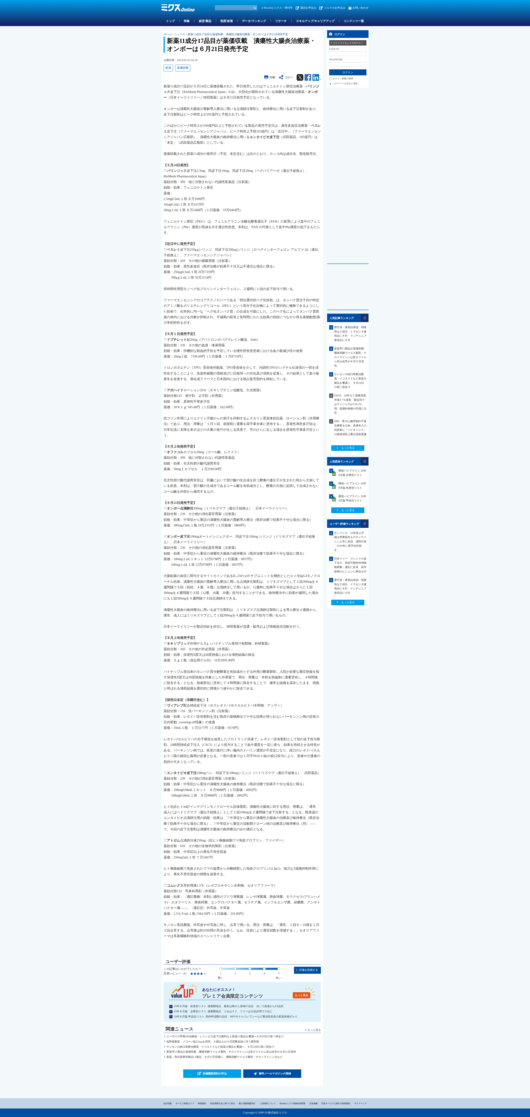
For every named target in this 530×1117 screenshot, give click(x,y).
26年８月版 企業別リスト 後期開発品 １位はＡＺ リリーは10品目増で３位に (223, 1011)
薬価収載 (183, 67)
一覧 (365, 318)
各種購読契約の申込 (215, 1073)
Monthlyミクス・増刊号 (278, 7)
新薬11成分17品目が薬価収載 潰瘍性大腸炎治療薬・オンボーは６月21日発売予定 (238, 34)
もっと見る (301, 995)
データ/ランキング (254, 21)
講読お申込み (308, 7)
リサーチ (281, 21)
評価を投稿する (308, 969)
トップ (170, 21)
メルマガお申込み (335, 7)
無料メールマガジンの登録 (275, 1073)
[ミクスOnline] (178, 8)
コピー (289, 77)
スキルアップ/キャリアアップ (315, 21)
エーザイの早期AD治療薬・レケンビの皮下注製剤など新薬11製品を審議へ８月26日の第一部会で (225, 1036)
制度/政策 (226, 21)
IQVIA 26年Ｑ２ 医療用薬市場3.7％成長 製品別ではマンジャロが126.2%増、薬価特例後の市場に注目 (350, 404)
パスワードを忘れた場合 (345, 83)
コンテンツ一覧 (354, 21)
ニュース (179, 34)
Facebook (308, 77)
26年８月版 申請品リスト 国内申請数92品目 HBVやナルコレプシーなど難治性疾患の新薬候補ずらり (236, 1016)
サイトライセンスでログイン (348, 43)
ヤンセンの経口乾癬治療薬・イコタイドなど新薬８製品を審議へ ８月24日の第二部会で (220, 1046)
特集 (187, 21)
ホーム (168, 34)
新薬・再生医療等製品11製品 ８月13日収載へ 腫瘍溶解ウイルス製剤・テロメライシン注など (224, 1056)
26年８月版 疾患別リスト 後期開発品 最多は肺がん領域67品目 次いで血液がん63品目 (228, 1006)
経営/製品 (205, 21)
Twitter (300, 77)
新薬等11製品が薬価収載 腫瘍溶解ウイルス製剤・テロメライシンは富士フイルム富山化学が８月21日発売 (231, 1051)
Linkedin (316, 77)
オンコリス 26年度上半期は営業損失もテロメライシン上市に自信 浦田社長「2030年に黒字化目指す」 (350, 541)
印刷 (272, 77)
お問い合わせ (360, 7)
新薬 (168, 67)
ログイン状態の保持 (343, 78)
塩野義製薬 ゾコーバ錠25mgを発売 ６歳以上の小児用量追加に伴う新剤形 (212, 1041)
